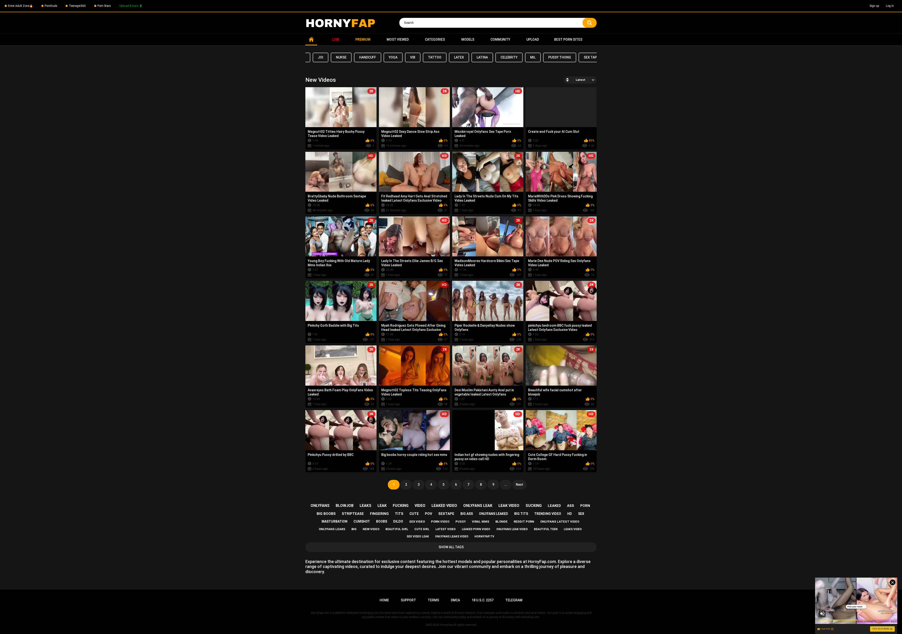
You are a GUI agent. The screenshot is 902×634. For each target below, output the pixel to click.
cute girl (421, 529)
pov (428, 514)
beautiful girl (396, 529)
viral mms (480, 521)
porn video (440, 521)
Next (519, 484)
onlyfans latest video (559, 521)
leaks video (573, 529)
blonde (501, 521)
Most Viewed (398, 39)
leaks (365, 505)
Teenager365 (77, 6)
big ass (466, 514)
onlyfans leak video (512, 529)
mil (533, 57)
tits (399, 514)
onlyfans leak (477, 505)
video (420, 505)
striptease (353, 514)
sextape (446, 514)
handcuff (367, 57)
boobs (381, 521)
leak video (508, 505)
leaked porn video (476, 529)
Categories (435, 39)
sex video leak (418, 536)
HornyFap (446, 624)
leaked (554, 506)
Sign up (874, 6)
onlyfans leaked (493, 514)
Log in (890, 6)
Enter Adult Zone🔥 (20, 6)
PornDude (51, 6)
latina (482, 57)
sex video (417, 521)
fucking (400, 505)
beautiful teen (546, 529)
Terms (433, 600)
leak (382, 505)
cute (414, 514)
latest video (445, 529)
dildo (398, 521)
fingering (379, 514)
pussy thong (559, 57)
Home (311, 40)
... (505, 484)
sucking (533, 505)
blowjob (345, 505)
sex (581, 514)
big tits (521, 514)
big (354, 529)
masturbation (334, 521)
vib (412, 57)
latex (459, 57)
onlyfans (320, 505)
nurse (341, 57)
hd (569, 514)
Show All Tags (451, 547)
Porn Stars (104, 6)
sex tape (591, 57)
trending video (547, 514)
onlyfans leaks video (451, 536)
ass (570, 506)
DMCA (455, 600)
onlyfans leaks (332, 529)
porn (585, 506)
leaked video (444, 505)
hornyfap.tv (484, 536)
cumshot (362, 521)
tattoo (434, 57)
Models (467, 39)
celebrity (509, 57)
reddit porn (524, 521)
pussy (460, 521)
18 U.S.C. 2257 (483, 600)
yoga (393, 57)
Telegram (513, 600)
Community (500, 39)
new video (371, 529)
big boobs (326, 514)
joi (320, 57)
